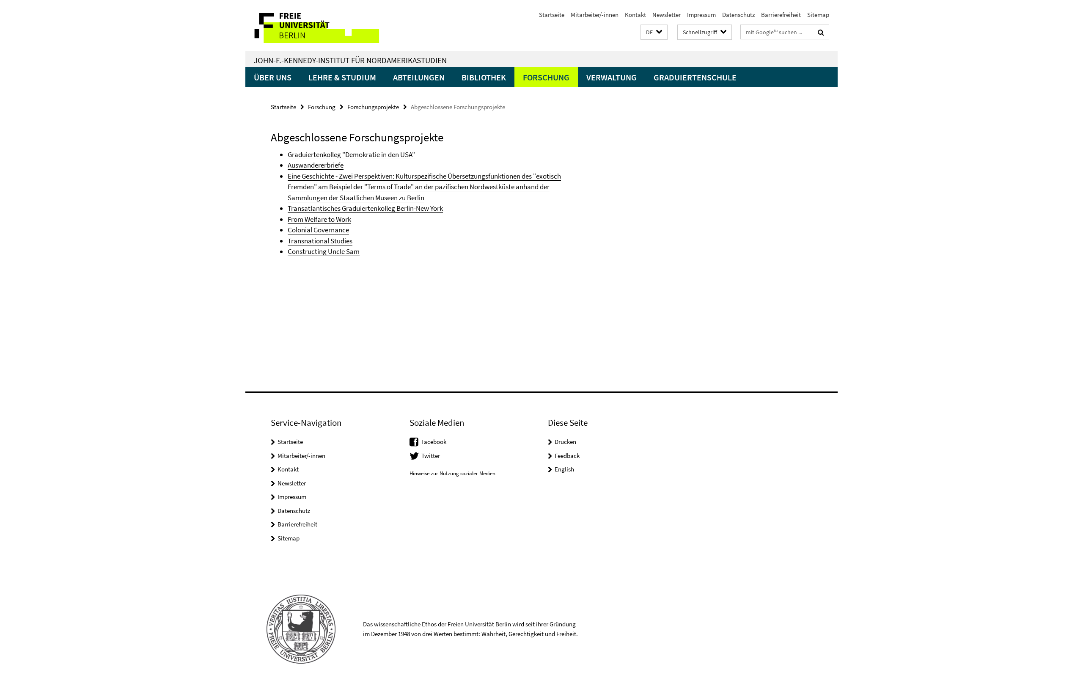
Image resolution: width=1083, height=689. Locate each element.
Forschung (546, 77)
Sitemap (818, 15)
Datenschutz (738, 15)
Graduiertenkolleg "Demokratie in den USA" (351, 154)
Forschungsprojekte (373, 107)
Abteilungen (419, 77)
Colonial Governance (318, 229)
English (564, 469)
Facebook (433, 442)
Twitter (430, 456)
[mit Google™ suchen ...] (821, 32)
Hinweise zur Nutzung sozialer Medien (452, 473)
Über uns (272, 77)
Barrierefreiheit (781, 15)
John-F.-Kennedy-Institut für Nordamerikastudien (350, 60)
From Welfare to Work (319, 219)
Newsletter (666, 15)
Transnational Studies (320, 240)
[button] (654, 32)
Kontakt (635, 15)
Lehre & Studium (342, 77)
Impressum (701, 15)
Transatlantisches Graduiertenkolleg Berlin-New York (365, 208)
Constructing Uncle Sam (324, 251)
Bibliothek (484, 77)
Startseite (551, 15)
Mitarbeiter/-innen (594, 15)
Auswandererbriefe (316, 165)
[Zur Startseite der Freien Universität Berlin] (316, 25)
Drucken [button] (565, 442)
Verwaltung (611, 77)
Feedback (567, 456)
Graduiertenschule (695, 77)
